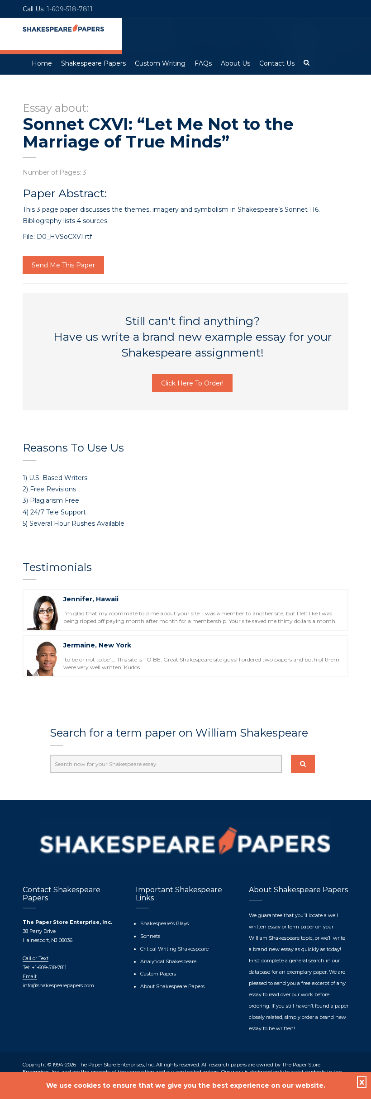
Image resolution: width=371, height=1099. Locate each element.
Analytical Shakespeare (168, 961)
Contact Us (277, 63)
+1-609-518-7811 (48, 967)
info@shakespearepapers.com (58, 985)
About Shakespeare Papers (172, 986)
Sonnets (150, 936)
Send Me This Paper (63, 265)
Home (42, 63)
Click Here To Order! (192, 383)
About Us (235, 63)
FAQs (203, 63)
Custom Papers (158, 974)
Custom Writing (160, 63)
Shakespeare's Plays (164, 923)
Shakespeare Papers (93, 63)
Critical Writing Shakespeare (174, 949)
